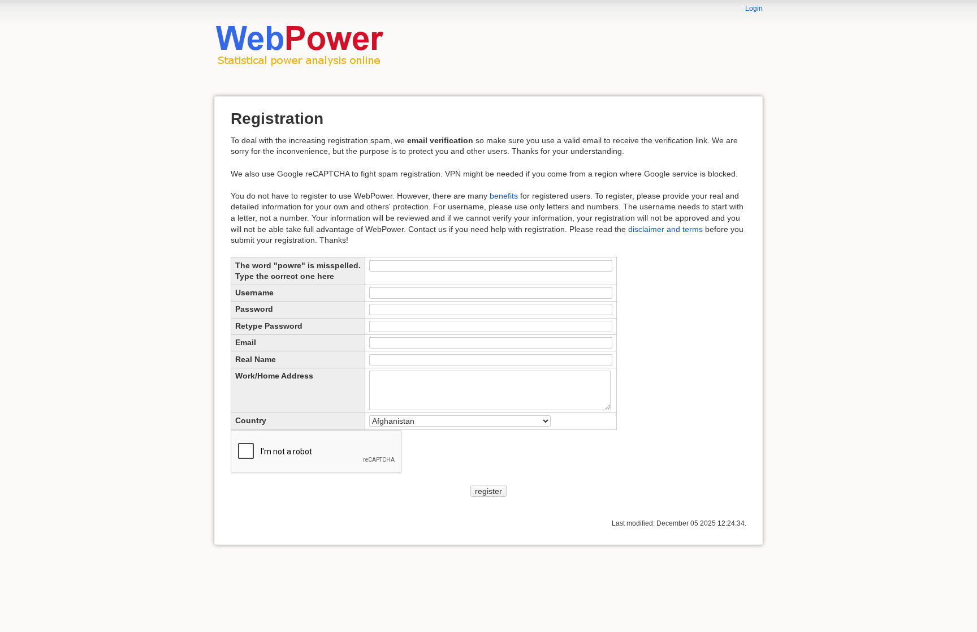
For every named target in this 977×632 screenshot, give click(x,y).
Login (754, 8)
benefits (504, 195)
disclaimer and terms (665, 229)
